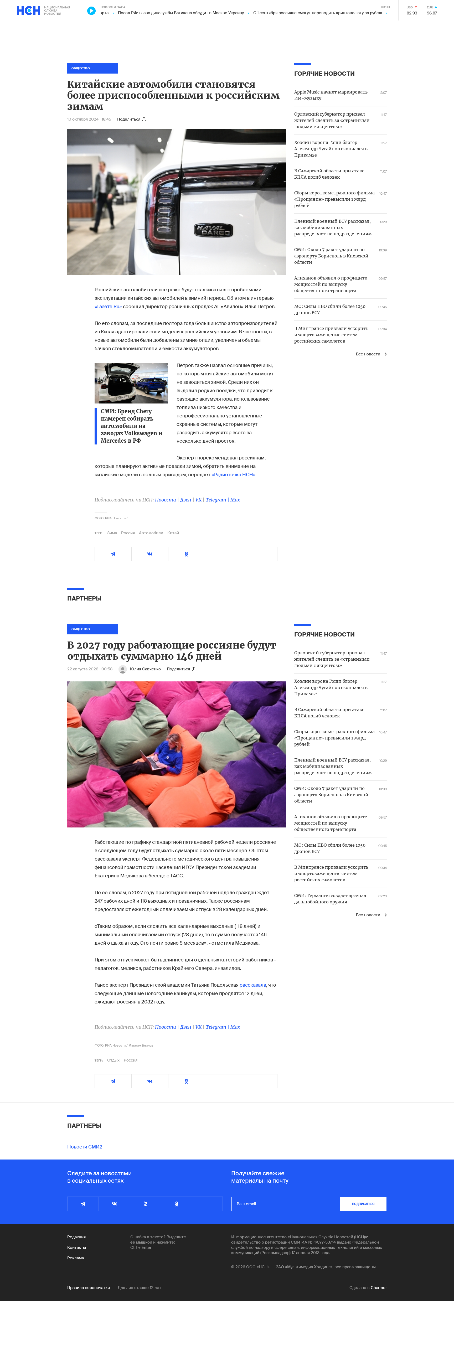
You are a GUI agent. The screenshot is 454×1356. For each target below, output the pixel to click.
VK (198, 500)
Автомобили (151, 533)
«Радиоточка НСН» (233, 475)
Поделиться (128, 119)
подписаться (363, 1204)
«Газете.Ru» (108, 306)
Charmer (379, 1287)
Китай (173, 533)
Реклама (75, 1258)
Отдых (113, 1060)
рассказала (253, 985)
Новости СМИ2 (84, 1147)
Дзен (185, 500)
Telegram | (218, 500)
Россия (128, 533)
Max (235, 500)
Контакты (76, 1247)
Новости (165, 500)
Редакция (76, 1237)
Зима (112, 533)
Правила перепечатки (88, 1287)
